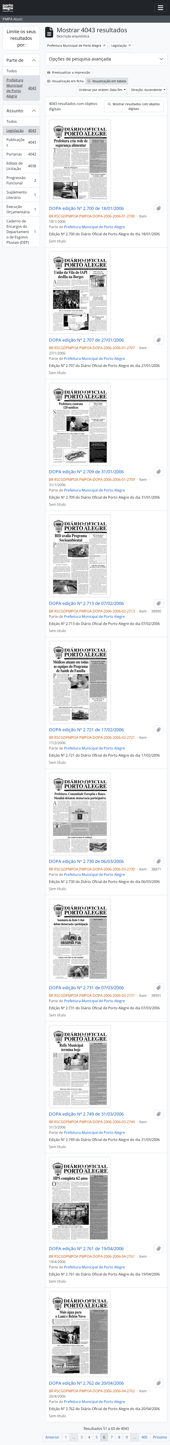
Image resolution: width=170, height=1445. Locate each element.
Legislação (21, 131)
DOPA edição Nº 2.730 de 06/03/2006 (86, 861)
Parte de (14, 60)
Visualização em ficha (67, 81)
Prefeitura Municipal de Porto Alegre (21, 88)
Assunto (14, 111)
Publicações (21, 142)
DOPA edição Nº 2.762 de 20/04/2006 (86, 1383)
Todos (11, 71)
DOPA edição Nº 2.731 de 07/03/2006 (86, 987)
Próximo (160, 1437)
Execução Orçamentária (21, 209)
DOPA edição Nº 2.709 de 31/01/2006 (86, 471)
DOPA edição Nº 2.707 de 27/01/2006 (86, 340)
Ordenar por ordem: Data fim (101, 90)
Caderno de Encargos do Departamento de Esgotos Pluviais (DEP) (21, 232)
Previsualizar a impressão (70, 72)
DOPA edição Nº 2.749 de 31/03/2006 (86, 1114)
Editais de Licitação (21, 166)
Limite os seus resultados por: (21, 38)
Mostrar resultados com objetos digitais (136, 106)
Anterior (52, 1437)
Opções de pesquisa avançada (80, 59)
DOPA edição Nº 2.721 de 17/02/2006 (86, 729)
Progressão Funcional (21, 180)
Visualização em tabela (108, 81)
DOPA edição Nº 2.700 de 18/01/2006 (86, 208)
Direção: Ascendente (147, 90)
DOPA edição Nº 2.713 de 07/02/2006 (86, 603)
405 (144, 1437)
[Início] (10, 8)
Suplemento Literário (21, 195)
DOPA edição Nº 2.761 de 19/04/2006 (86, 1248)
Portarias (21, 155)
